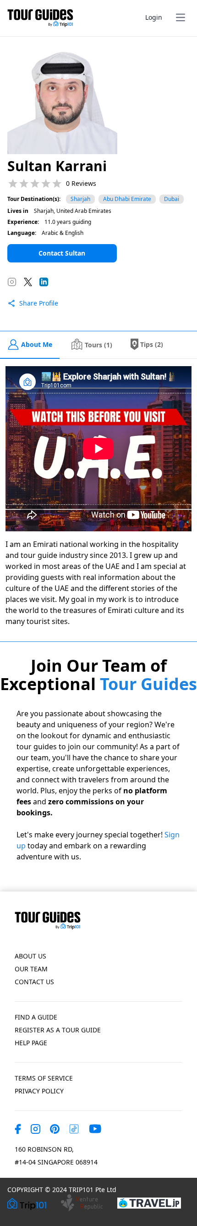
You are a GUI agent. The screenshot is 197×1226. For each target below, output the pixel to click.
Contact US (34, 981)
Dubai (171, 199)
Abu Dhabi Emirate (127, 199)
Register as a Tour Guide (58, 1029)
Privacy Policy (39, 1091)
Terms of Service (44, 1078)
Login (153, 17)
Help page (31, 1042)
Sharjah (80, 199)
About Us (30, 956)
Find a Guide (36, 1017)
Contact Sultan (61, 253)
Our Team (31, 968)
